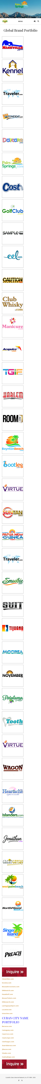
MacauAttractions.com (10, 987)
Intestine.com (7, 1013)
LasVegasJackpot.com (10, 1006)
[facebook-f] (19, 1080)
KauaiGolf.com (7, 994)
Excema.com (6, 983)
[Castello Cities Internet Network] (5, 21)
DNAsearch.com (8, 1002)
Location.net (7, 1010)
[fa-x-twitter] (22, 1080)
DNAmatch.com (8, 990)
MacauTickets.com (9, 998)
